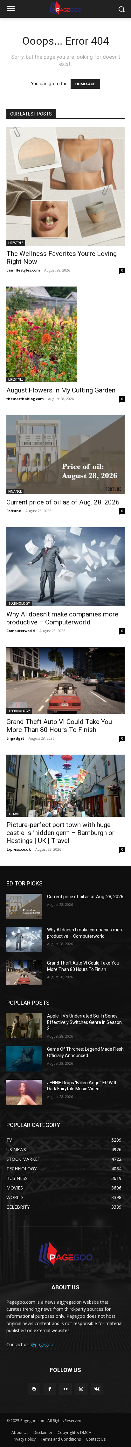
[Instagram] (81, 1389)
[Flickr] (65, 1389)
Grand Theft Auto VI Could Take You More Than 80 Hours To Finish (59, 726)
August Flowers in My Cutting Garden (60, 390)
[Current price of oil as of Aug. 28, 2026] (65, 454)
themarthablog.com (25, 398)
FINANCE (15, 491)
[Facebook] (50, 1389)
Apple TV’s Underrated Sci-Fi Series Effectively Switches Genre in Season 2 (84, 1022)
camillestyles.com (23, 270)
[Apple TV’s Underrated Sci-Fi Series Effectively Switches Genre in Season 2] (24, 1025)
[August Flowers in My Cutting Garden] (65, 334)
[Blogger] (34, 1389)
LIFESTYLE (15, 243)
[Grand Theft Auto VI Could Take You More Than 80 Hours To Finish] (65, 680)
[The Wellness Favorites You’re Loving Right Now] (65, 186)
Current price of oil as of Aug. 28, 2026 (63, 502)
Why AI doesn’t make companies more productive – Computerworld (62, 618)
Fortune (13, 510)
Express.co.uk (18, 849)
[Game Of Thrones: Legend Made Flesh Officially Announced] (24, 1058)
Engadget (15, 738)
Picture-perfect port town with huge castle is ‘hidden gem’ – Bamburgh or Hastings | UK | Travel (60, 833)
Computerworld (20, 630)
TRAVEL (14, 814)
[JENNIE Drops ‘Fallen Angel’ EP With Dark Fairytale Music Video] (24, 1092)
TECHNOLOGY (19, 603)
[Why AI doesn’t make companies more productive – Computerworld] (65, 566)
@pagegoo (42, 1344)
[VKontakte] (97, 1389)
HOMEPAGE (85, 84)
